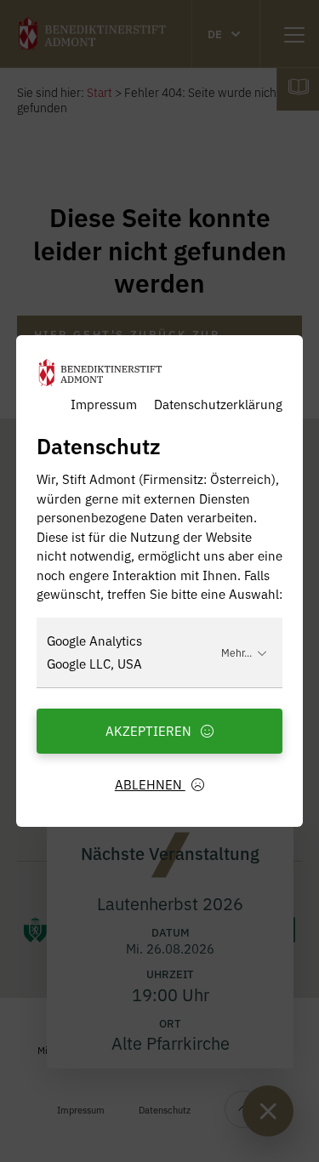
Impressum (104, 404)
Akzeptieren (150, 730)
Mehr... (236, 652)
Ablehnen (150, 784)
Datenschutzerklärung (218, 404)
